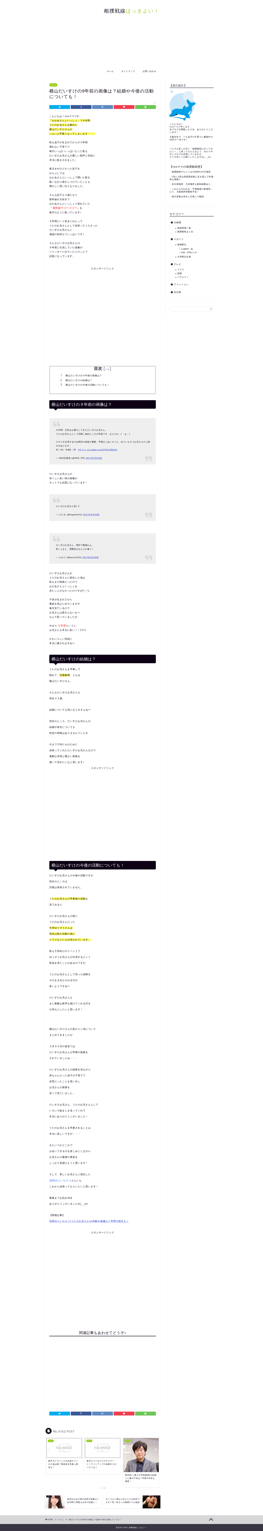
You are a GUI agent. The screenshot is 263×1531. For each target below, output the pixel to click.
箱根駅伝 (181, 244)
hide (107, 369)
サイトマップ (128, 71)
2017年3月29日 (94, 458)
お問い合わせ (149, 71)
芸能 (179, 273)
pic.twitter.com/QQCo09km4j (102, 449)
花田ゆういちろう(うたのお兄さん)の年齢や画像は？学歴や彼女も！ (89, 1221)
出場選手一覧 (187, 249)
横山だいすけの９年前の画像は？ (84, 375)
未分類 (177, 292)
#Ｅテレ (82, 449)
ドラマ (180, 270)
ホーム (110, 71)
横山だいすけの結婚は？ (79, 380)
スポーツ (179, 239)
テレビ (53, 85)
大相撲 (177, 222)
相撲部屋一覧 (184, 228)
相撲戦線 (131, 11)
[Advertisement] (131, 45)
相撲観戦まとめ (185, 232)
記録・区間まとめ (189, 252)
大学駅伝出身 (184, 257)
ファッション (181, 284)
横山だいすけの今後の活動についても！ (87, 384)
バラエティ (183, 277)
